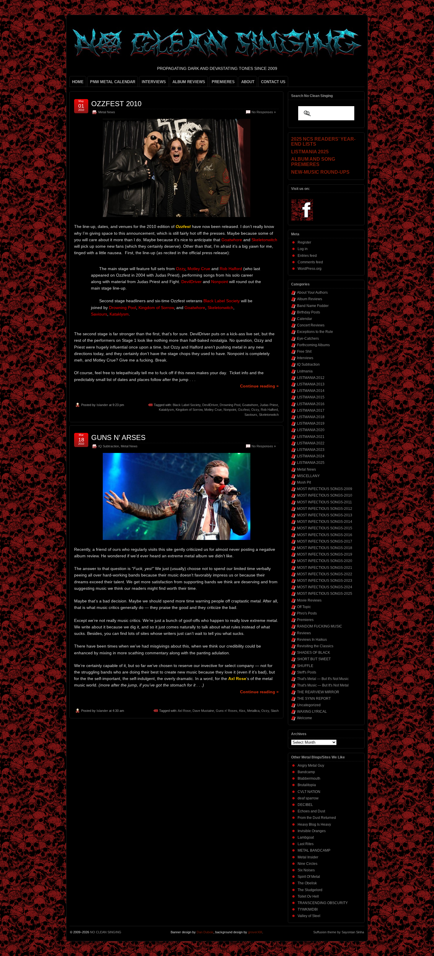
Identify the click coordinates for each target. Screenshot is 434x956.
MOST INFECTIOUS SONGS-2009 (324, 489)
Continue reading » (259, 386)
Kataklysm (166, 409)
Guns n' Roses (226, 710)
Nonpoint (229, 409)
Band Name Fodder (313, 306)
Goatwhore (250, 405)
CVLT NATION (309, 792)
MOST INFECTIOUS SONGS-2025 (324, 594)
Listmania (305, 371)
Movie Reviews (309, 600)
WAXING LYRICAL (312, 711)
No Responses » (264, 112)
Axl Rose (184, 710)
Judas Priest (269, 405)
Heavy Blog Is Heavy (314, 824)
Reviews (304, 633)
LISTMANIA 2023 (310, 450)
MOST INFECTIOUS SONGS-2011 (324, 502)
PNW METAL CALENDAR (112, 82)
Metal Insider (308, 857)
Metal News (106, 112)
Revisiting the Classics (315, 646)
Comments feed (310, 262)
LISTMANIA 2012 (310, 378)
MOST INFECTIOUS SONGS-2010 (324, 495)
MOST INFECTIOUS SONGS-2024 (324, 587)
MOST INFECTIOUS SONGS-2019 (324, 554)
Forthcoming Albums (313, 345)
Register (304, 242)
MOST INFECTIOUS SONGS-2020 (324, 561)
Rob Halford (269, 409)
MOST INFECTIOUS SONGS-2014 (324, 522)
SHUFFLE (305, 666)
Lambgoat (306, 837)
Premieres (305, 620)
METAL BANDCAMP (314, 850)
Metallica (253, 710)
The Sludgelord (310, 890)
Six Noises (306, 870)
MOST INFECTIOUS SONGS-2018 (324, 548)
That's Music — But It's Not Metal (323, 685)
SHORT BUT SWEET (314, 659)
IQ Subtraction (108, 446)
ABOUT (247, 82)
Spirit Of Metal (309, 877)
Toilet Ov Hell (308, 896)
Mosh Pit (304, 482)
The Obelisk (307, 883)
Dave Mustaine (203, 710)
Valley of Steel (309, 916)
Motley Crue (213, 409)
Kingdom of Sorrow (189, 409)
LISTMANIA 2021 (310, 437)
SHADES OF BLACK (313, 653)
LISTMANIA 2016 (310, 404)
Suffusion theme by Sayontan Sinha (338, 932)
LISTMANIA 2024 (310, 456)
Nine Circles (307, 864)
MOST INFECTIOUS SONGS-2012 (324, 509)
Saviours (250, 414)
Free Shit (304, 351)
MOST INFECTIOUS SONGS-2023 (324, 581)
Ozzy (255, 409)
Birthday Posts (308, 312)
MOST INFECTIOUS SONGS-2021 (324, 568)
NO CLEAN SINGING (105, 932)
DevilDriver (210, 405)
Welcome (304, 718)
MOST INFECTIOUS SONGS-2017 (324, 541)
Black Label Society (186, 405)
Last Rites (306, 844)
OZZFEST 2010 (116, 104)
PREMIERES (223, 82)
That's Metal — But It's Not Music (323, 679)
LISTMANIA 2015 (310, 397)
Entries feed (307, 256)
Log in (303, 249)
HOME (78, 82)
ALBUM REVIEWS (188, 82)
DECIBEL (305, 805)
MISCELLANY (308, 476)
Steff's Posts (306, 672)
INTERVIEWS (154, 82)
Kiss (242, 710)
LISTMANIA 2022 (310, 443)
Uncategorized (309, 705)
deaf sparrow (308, 798)
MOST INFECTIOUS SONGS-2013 (324, 515)
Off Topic (304, 607)
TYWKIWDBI (308, 909)
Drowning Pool (230, 405)
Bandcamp (306, 772)
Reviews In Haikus (312, 640)
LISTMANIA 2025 (310, 463)
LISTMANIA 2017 (310, 410)
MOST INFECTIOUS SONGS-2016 (324, 535)
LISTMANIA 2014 (310, 391)
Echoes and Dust (311, 811)
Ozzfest (243, 409)
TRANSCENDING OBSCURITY (323, 903)
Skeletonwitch (269, 414)
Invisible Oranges (312, 831)
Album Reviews (309, 299)
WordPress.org (310, 269)
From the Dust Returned (317, 818)
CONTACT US (273, 82)
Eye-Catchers (308, 338)
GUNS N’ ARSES (118, 437)
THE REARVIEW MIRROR (318, 692)
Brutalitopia (307, 785)
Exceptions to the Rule (315, 332)
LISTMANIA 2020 (310, 430)
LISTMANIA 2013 (310, 384)
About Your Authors (312, 292)
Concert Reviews (310, 325)
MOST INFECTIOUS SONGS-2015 (324, 528)
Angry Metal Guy (311, 765)
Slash (275, 710)
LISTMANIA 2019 (310, 423)
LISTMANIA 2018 (310, 417)
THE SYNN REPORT (314, 699)
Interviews (305, 358)
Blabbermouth (309, 778)
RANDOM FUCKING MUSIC (319, 626)
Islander (102, 405)
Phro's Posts (307, 613)
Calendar (304, 319)
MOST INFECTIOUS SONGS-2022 (324, 574)
